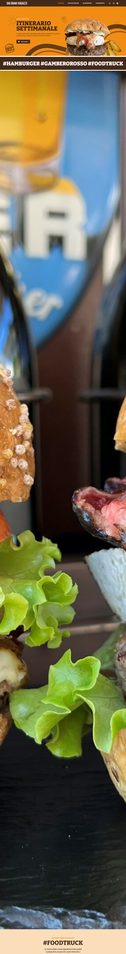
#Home (61, 3)
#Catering (87, 3)
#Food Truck (73, 3)
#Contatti (100, 3)
